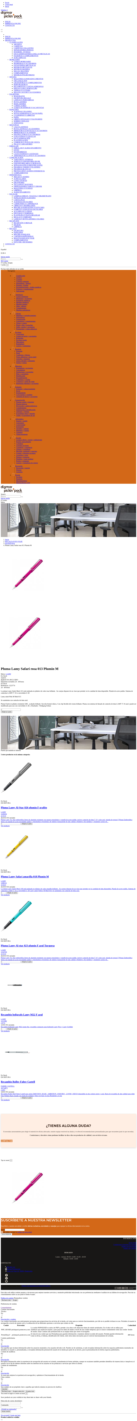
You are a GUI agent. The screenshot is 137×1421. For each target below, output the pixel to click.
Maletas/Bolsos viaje (23, 483)
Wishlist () (4, 10)
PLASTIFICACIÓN (21, 140)
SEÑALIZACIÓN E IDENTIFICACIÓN (28, 165)
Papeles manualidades (23, 442)
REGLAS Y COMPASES (23, 217)
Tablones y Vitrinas (22, 412)
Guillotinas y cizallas (23, 380)
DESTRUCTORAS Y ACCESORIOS (27, 134)
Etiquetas (19, 351)
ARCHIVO (18, 44)
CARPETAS (18, 46)
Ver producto (5, 826)
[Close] (2, 31)
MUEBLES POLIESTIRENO (24, 75)
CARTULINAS (19, 200)
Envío (7, 3)
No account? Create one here (10, 1415)
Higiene (19, 470)
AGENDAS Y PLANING (23, 111)
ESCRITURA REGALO (22, 98)
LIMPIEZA (18, 190)
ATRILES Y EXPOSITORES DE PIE (27, 161)
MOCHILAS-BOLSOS (22, 234)
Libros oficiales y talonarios (25, 361)
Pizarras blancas (21, 404)
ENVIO (16, 150)
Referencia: (5, 685)
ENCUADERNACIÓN (22, 138)
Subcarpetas (20, 291)
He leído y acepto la (17, 1232)
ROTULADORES (20, 102)
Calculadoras (20, 370)
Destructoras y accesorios (24, 372)
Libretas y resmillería (23, 449)
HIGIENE (17, 225)
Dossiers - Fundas (22, 285)
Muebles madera (21, 304)
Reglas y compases (22, 461)
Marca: (3, 674)
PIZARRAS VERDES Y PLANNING (27, 167)
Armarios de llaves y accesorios (26, 397)
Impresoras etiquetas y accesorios (27, 383)
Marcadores (20, 342)
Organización (20, 319)
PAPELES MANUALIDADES (25, 198)
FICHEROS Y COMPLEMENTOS (26, 56)
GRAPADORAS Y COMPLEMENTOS (28, 83)
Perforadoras (20, 317)
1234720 (4, 952)
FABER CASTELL (8, 1086)
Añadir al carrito (6, 712)
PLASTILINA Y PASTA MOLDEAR (27, 215)
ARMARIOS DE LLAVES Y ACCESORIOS (29, 156)
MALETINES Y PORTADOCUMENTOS (28, 79)
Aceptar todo (30, 1391)
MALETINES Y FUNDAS (23, 188)
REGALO (13, 228)
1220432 (4, 814)
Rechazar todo (6, 1300)
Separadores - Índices (23, 283)
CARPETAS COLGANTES (24, 48)
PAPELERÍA (14, 109)
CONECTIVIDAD (20, 180)
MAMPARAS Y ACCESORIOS (25, 63)
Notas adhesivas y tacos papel (26, 357)
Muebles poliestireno (23, 310)
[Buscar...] (22, 259)
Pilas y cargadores (22, 374)
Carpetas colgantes (22, 281)
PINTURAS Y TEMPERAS (23, 213)
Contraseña (4, 1405)
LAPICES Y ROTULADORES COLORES (29, 219)
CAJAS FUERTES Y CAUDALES (26, 154)
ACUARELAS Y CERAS (23, 211)
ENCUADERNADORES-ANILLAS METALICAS (32, 54)
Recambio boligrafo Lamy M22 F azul (22, 1014)
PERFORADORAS (21, 84)
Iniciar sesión (5, 257)
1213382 (4, 1021)
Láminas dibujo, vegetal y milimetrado (29, 440)
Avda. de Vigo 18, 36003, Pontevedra (19, 1271)
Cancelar (4, 1389)
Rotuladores (20, 344)
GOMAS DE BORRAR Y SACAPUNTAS (29, 108)
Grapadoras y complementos (25, 321)
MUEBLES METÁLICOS (23, 67)
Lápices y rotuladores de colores (27, 463)
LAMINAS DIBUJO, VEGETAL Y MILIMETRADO (32, 196)
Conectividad (20, 425)
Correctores (20, 334)
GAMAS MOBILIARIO (22, 61)
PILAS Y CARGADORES (23, 144)
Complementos (21, 308)
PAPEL (16, 117)
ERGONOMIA (19, 182)
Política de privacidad (129, 1246)
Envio (18, 391)
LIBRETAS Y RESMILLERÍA (24, 205)
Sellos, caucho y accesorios (25, 327)
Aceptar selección (18, 1391)
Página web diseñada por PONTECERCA (36, 1286)
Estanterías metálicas (23, 300)
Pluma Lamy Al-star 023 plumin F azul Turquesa (28, 945)
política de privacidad (24, 1232)
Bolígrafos (19, 338)
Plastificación (20, 376)
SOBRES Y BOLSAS (21, 121)
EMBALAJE (14, 146)
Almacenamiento (22, 434)
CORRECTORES (20, 106)
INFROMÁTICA (15, 175)
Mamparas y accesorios (24, 298)
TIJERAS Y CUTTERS (22, 90)
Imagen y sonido (21, 421)
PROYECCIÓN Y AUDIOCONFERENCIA (29, 171)
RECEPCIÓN (14, 221)
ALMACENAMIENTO (22, 192)
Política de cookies (130, 1248)
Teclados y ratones (22, 429)
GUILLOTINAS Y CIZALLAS (25, 136)
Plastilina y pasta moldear (24, 459)
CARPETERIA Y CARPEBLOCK (26, 204)
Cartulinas (19, 444)
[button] (8, 1319)
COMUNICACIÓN (16, 157)
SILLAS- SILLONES (21, 71)
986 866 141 (11, 1267)
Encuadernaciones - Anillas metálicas (28, 287)
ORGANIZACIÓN (20, 81)
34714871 (4, 1088)
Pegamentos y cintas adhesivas (26, 329)
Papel (18, 353)
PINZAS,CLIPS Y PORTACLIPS (25, 88)
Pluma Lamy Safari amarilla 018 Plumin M (25, 876)
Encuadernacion (21, 378)
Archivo (19, 278)
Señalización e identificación (25, 410)
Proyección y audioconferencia (26, 406)
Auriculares (20, 423)
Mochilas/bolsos (21, 481)
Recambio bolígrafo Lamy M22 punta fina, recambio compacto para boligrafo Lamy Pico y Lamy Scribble (37, 1027)
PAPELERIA (18, 232)
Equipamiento (21, 393)
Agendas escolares (22, 445)
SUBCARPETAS (20, 58)
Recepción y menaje (23, 468)
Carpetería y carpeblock (24, 447)
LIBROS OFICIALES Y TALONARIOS (28, 119)
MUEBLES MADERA (22, 69)
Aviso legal (9, 4)
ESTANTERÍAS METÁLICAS (25, 65)
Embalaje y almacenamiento (25, 389)
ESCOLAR (13, 194)
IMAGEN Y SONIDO (21, 177)
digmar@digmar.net (13, 1269)
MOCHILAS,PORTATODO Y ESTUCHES (29, 207)
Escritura (19, 477)
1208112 (4, 883)
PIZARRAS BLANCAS (22, 169)
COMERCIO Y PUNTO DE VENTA (27, 142)
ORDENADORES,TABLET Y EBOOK (28, 186)
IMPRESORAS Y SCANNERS (25, 132)
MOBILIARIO (14, 59)
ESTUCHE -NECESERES (23, 242)
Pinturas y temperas (22, 457)
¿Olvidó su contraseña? (9, 1409)
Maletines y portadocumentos (26, 315)
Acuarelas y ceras (22, 455)
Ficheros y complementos (24, 289)
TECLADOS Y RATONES (23, 184)
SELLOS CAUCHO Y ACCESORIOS (27, 92)
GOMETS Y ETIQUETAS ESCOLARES (28, 209)
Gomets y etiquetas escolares (26, 453)
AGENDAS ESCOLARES (23, 202)
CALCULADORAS (21, 127)
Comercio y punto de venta (25, 381)
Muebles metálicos (22, 302)
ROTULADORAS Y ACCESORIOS (27, 129)
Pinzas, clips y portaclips (24, 325)
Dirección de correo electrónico (11, 1401)
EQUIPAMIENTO (20, 152)
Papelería (19, 479)
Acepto (15, 1300)
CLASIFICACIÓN (16, 42)
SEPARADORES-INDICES (24, 50)
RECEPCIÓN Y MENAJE (23, 223)
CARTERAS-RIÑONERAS (23, 236)
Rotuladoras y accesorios (24, 368)
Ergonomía (20, 427)
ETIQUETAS (18, 123)
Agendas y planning (23, 359)
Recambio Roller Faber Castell (18, 1081)
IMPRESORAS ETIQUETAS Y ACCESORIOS (30, 131)
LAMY (8, 674)
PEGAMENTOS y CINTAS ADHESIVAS (28, 86)
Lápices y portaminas (23, 346)
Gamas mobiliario (22, 297)
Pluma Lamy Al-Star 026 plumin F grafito (24, 807)
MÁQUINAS (14, 125)
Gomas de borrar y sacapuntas (26, 336)
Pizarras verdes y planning (25, 402)
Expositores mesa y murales (25, 413)
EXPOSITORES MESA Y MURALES (27, 163)
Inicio (7, 6)
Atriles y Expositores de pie (25, 415)
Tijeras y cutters (21, 323)
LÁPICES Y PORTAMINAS (24, 100)
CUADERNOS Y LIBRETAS (24, 115)
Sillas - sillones (21, 306)
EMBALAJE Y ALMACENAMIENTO (27, 148)
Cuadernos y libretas (23, 355)
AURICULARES (20, 179)
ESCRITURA (14, 94)
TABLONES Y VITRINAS (23, 159)
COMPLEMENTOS (21, 73)
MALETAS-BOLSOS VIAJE (24, 238)
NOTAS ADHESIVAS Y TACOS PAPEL (28, 113)
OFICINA (12, 77)
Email (3, 1230)
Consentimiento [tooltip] (6, 1307)
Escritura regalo (21, 340)
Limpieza (19, 432)
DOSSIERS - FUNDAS (22, 52)
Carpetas (19, 279)
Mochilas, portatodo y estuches (26, 451)
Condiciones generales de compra (124, 1244)
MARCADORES (20, 104)
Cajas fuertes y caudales (24, 395)
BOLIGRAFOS (19, 96)
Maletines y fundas (22, 430)
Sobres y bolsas (21, 363)
